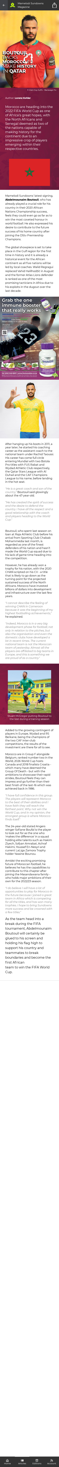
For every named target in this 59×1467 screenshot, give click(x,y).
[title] (55, 5)
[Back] (4, 5)
